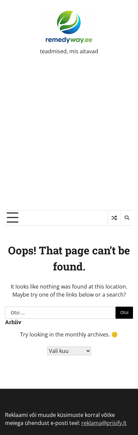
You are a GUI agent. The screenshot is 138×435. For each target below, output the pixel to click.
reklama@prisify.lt (104, 423)
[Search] (126, 217)
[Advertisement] (69, 138)
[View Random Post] (114, 217)
